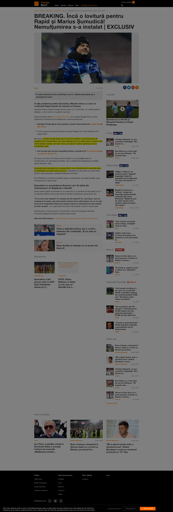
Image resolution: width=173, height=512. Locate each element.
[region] (86, 508)
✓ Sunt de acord (148, 508)
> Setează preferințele (114, 508)
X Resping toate (130, 508)
